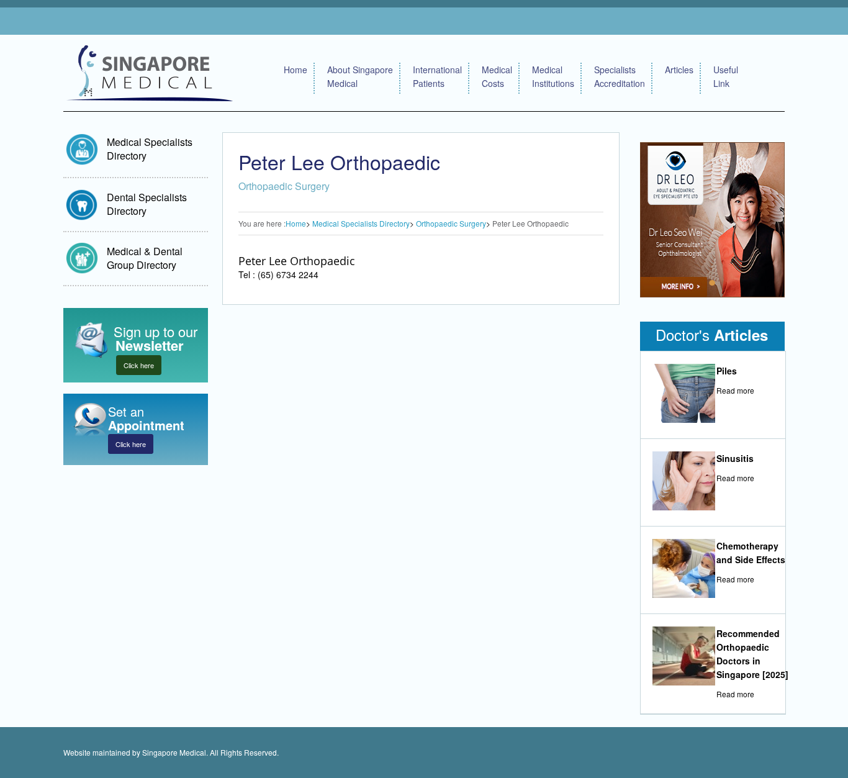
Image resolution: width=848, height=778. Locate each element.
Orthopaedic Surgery (451, 223)
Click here (139, 365)
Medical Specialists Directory (149, 149)
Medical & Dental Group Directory (145, 258)
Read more (735, 390)
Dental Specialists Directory (147, 204)
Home (295, 69)
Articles (679, 69)
